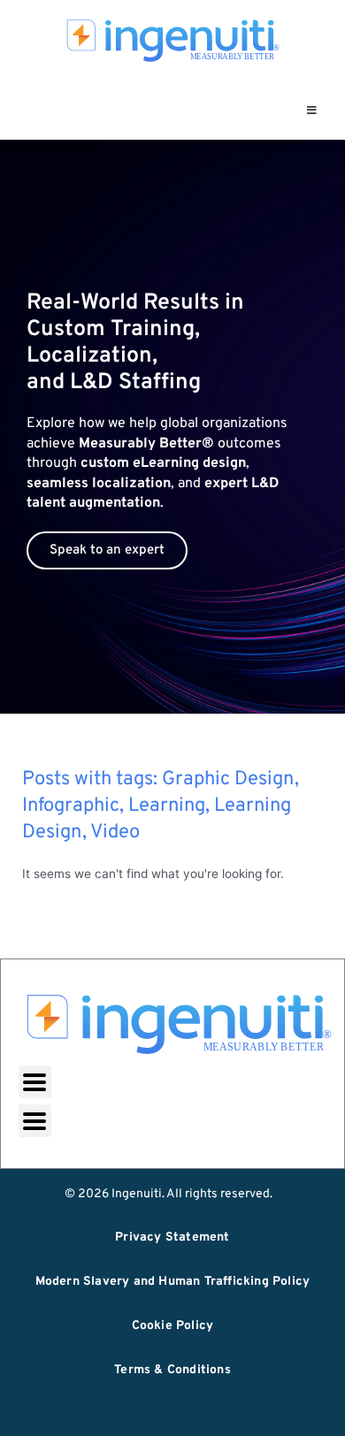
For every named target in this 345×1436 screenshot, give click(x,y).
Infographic (70, 806)
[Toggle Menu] (311, 110)
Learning (166, 806)
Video (115, 832)
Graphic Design (228, 779)
